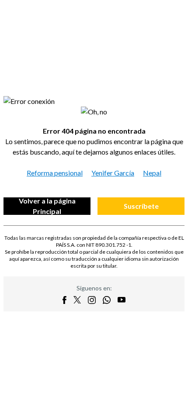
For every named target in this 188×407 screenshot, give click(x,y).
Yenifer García (112, 173)
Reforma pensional (55, 173)
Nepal (152, 173)
